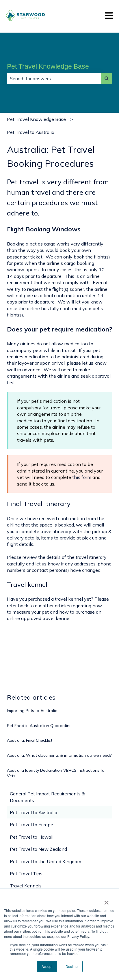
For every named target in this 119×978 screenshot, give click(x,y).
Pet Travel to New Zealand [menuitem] (38, 849)
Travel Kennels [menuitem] (26, 886)
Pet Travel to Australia (30, 132)
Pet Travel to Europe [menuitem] (31, 824)
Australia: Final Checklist (29, 740)
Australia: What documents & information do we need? (59, 755)
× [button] (106, 900)
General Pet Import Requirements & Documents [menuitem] (47, 797)
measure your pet (30, 612)
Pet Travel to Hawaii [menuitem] (31, 837)
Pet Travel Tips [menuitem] (26, 873)
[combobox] (54, 78)
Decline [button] (72, 966)
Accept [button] (47, 966)
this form (81, 477)
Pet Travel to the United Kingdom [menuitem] (45, 861)
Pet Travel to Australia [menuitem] (33, 812)
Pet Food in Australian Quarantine (39, 725)
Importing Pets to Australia (32, 710)
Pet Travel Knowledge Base (48, 66)
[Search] (106, 78)
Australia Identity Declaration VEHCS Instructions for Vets (56, 773)
